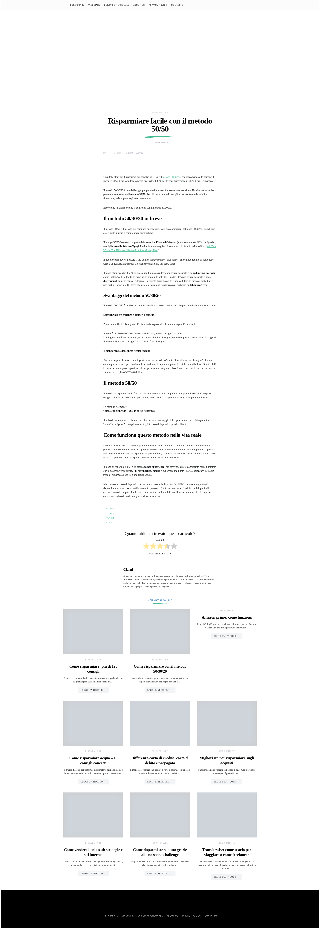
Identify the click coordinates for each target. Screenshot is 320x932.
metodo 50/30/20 (171, 177)
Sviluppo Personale (116, 5)
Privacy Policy (158, 5)
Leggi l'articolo (92, 690)
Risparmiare (77, 5)
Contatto (177, 5)
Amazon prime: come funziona (227, 617)
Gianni (118, 153)
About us (139, 5)
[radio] (146, 547)
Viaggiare (94, 5)
